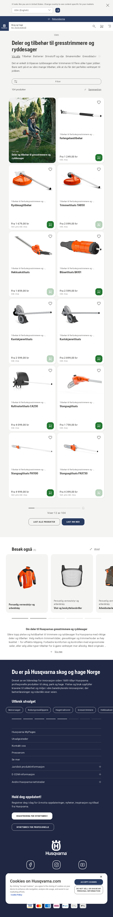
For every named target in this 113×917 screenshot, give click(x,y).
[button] (99, 102)
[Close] (101, 877)
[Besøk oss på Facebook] (30, 864)
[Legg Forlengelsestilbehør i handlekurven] (98, 157)
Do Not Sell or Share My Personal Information (88, 890)
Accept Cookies (89, 882)
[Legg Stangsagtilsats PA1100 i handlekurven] (50, 492)
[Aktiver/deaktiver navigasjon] (109, 26)
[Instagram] (56, 864)
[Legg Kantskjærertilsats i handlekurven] (98, 358)
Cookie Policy (16, 895)
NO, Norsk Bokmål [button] (18, 28)
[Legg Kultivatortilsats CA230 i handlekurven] (50, 425)
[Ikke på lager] (98, 224)
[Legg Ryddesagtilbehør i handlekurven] (50, 224)
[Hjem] (4, 26)
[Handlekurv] (101, 26)
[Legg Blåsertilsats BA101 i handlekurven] (98, 291)
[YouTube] (82, 864)
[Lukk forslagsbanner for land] (107, 5)
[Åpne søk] (94, 26)
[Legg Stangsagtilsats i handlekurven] (98, 425)
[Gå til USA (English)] (57, 10)
